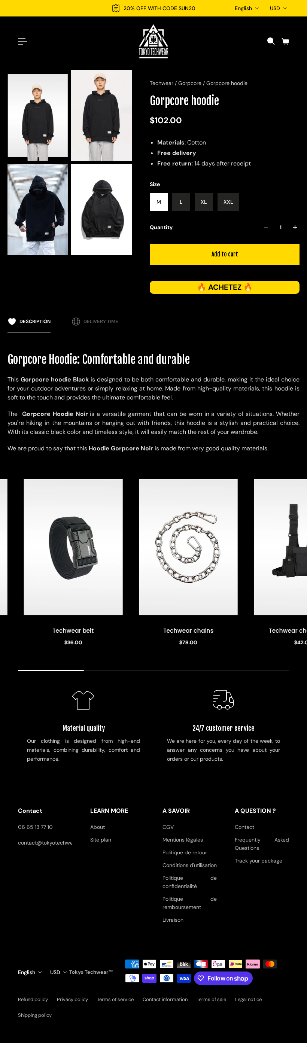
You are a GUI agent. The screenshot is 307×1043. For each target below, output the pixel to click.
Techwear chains (75, 630)
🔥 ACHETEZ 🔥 (225, 287)
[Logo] (153, 41)
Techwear (162, 83)
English (243, 8)
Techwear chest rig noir (190, 630)
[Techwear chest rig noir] (190, 547)
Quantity (161, 227)
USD (275, 8)
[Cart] (285, 41)
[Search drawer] (271, 41)
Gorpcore (190, 83)
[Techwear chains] (75, 547)
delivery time (100, 321)
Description (35, 321)
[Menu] (22, 41)
